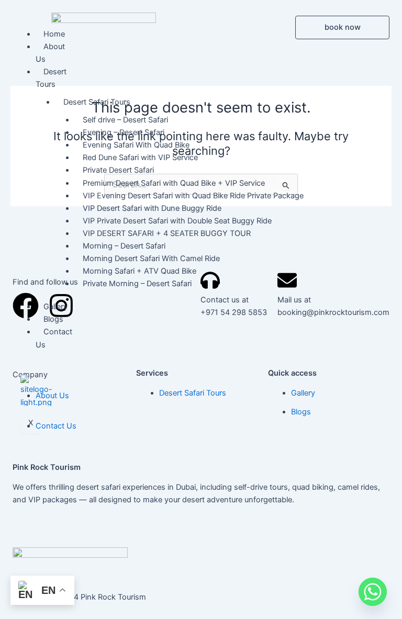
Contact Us (54, 338)
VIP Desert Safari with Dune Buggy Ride (152, 208)
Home (54, 34)
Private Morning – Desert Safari (137, 283)
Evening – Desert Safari (123, 132)
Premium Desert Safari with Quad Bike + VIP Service (174, 183)
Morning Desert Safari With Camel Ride (151, 258)
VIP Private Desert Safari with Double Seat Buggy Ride (177, 221)
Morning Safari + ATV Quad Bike (139, 271)
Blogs (53, 319)
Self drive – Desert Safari (125, 120)
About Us (50, 53)
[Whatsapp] (373, 592)
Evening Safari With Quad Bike (136, 145)
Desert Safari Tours (96, 102)
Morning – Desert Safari (124, 246)
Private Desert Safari (118, 170)
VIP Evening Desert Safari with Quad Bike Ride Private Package (193, 195)
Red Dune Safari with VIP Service (140, 157)
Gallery (55, 306)
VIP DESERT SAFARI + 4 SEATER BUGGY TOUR (167, 233)
